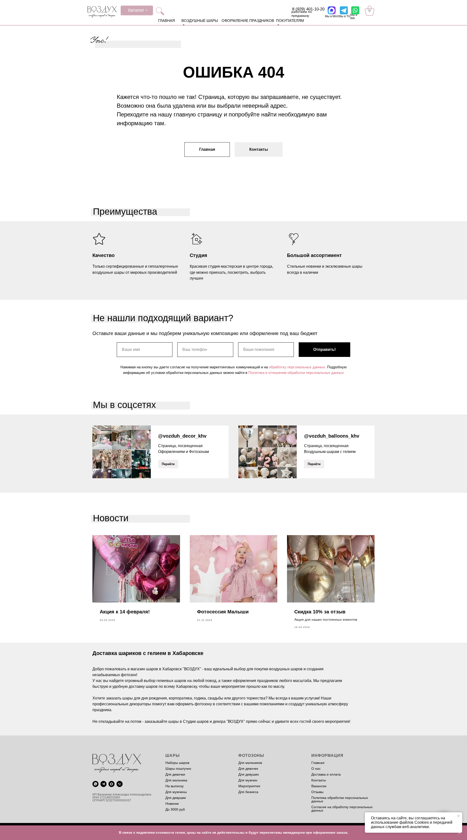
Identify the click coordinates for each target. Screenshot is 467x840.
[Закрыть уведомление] (458, 815)
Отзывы (317, 792)
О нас (316, 768)
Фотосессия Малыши (223, 611)
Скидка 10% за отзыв (319, 611)
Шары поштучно (178, 768)
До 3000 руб (175, 809)
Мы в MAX (332, 16)
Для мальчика (176, 780)
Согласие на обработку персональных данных (342, 808)
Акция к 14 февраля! (125, 611)
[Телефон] (120, 784)
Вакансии (318, 786)
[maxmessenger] (111, 784)
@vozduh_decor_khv (182, 436)
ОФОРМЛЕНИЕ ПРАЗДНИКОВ (248, 20)
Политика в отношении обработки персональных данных (296, 373)
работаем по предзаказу (301, 14)
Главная (317, 763)
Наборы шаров (177, 763)
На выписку (174, 786)
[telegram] (103, 784)
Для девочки (175, 774)
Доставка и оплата (326, 774)
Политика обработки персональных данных (339, 799)
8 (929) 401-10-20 (308, 9)
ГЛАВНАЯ (166, 20)
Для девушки (175, 798)
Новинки (172, 803)
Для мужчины (176, 792)
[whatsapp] (95, 784)
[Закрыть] (459, 833)
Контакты (318, 780)
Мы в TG (344, 16)
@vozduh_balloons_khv (331, 436)
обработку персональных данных (297, 367)
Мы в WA (353, 16)
